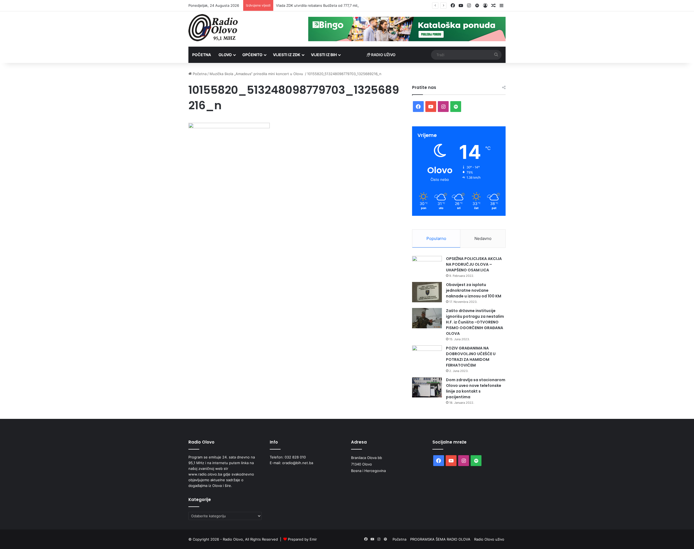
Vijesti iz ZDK (286, 54)
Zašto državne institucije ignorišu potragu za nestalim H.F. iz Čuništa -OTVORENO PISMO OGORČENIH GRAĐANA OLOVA (475, 322)
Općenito (252, 54)
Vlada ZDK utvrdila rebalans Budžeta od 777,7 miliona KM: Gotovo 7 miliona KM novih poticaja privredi (361, 5)
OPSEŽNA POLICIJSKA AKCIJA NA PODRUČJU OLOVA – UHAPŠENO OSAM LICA (474, 264)
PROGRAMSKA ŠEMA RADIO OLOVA (440, 539)
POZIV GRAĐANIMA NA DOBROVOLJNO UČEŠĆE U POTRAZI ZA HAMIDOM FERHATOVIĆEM (471, 356)
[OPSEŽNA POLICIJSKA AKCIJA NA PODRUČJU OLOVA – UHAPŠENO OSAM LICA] (427, 266)
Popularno (436, 238)
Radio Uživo (383, 54)
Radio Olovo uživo (489, 539)
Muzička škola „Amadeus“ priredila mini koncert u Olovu (257, 74)
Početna (201, 54)
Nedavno (482, 238)
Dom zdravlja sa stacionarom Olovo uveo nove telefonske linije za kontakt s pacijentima (475, 388)
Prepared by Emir (302, 539)
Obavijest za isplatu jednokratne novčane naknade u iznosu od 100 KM (473, 290)
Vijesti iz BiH (324, 54)
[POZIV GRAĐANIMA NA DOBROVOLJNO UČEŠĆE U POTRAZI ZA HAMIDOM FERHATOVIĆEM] (427, 355)
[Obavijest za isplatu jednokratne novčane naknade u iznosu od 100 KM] (427, 292)
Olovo (225, 54)
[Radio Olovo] (213, 27)
